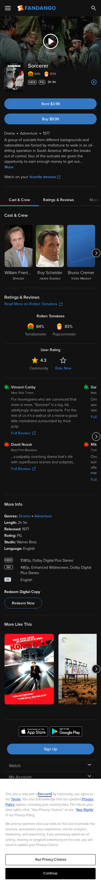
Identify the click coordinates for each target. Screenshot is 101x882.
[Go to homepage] (37, 8)
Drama (24, 516)
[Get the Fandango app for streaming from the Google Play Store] (66, 732)
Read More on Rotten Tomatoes (30, 304)
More (9, 167)
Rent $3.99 (50, 104)
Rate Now (63, 368)
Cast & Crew (19, 200)
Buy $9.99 (50, 119)
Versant (45, 794)
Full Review (20, 433)
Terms (16, 799)
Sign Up (50, 749)
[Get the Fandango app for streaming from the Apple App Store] (33, 732)
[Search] (93, 8)
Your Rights (84, 810)
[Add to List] (94, 82)
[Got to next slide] (96, 253)
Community (39, 368)
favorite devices (42, 177)
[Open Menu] (8, 8)
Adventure (43, 516)
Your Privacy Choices (51, 859)
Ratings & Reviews (58, 200)
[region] (50, 830)
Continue (50, 873)
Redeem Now (23, 603)
